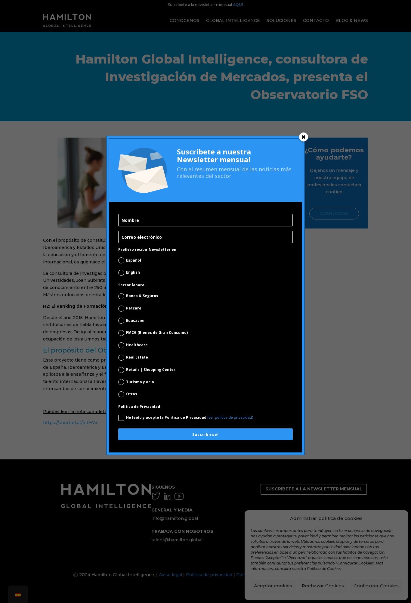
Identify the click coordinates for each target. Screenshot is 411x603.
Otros (131, 393)
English (133, 272)
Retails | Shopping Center (150, 369)
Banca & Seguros (142, 295)
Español (133, 260)
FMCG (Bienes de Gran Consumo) (157, 332)
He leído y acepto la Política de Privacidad (189, 417)
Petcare (133, 308)
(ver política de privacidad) (230, 417)
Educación (136, 320)
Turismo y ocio (140, 381)
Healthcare (137, 344)
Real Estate (137, 357)
